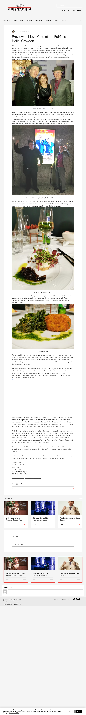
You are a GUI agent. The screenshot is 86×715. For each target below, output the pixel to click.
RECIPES (48, 20)
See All (80, 498)
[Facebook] (79, 599)
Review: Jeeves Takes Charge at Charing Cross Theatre (14, 519)
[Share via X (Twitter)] (17, 484)
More (63, 20)
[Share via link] (21, 484)
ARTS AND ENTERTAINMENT (34, 20)
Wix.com (16, 601)
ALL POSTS (7, 20)
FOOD (15, 20)
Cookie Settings (69, 711)
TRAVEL (56, 20)
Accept (79, 711)
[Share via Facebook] (13, 484)
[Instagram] (77, 599)
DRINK (21, 20)
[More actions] (73, 32)
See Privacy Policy (14, 713)
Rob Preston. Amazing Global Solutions (70, 519)
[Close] (84, 711)
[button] (80, 20)
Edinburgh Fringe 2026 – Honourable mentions (41, 519)
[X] (74, 599)
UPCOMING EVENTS (18, 478)
